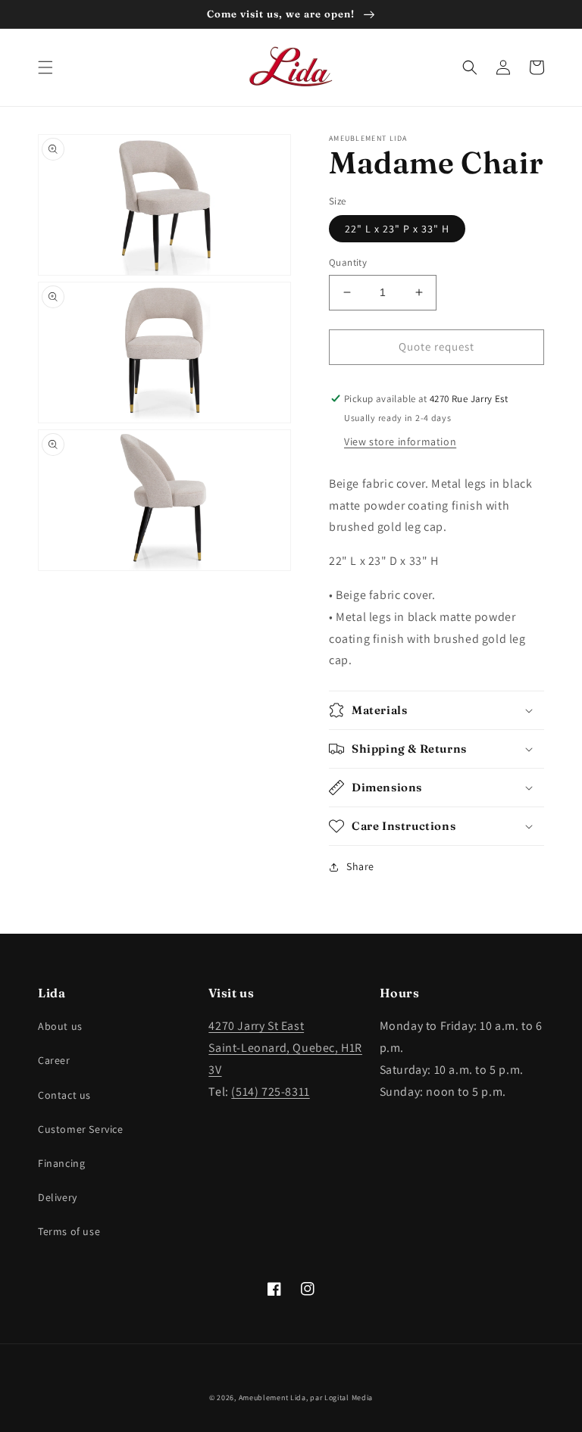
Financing (61, 1163)
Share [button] (360, 866)
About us (60, 1026)
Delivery (57, 1197)
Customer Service (81, 1129)
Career (54, 1060)
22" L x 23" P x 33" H (397, 229)
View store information (400, 441)
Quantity (348, 262)
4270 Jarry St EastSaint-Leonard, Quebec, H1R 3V (285, 1048)
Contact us (64, 1095)
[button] (45, 67)
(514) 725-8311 (270, 1092)
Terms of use (69, 1231)
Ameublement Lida (272, 1397)
